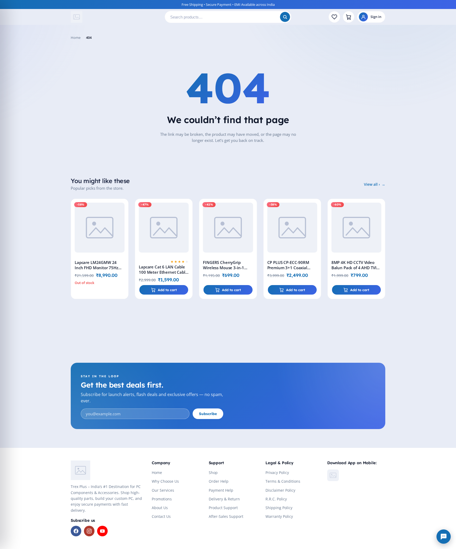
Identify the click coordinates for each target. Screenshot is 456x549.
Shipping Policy (278, 507)
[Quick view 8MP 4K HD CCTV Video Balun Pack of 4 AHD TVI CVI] (380, 219)
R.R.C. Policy (276, 498)
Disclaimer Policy (280, 490)
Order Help (219, 481)
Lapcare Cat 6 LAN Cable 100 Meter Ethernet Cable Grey (163, 272)
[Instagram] (89, 531)
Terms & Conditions (282, 481)
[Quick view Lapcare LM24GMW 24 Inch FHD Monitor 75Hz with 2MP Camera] (123, 219)
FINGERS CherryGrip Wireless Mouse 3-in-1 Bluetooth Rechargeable (226, 268)
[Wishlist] (334, 17)
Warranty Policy (279, 516)
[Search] (285, 17)
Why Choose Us (165, 481)
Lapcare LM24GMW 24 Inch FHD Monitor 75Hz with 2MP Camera (96, 268)
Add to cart (167, 290)
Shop (213, 472)
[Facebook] (76, 531)
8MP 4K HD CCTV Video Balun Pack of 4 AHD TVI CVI (354, 268)
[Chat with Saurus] (443, 536)
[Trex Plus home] (115, 17)
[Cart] (348, 17)
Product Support (223, 507)
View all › (372, 184)
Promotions (162, 498)
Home (75, 37)
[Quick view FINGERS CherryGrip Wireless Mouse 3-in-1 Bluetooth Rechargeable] (252, 219)
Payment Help (221, 490)
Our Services (163, 490)
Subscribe (208, 413)
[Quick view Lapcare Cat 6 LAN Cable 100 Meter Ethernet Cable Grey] (187, 219)
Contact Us (161, 516)
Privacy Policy (277, 472)
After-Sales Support (226, 516)
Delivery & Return (224, 498)
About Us (160, 507)
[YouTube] (102, 531)
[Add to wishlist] (123, 207)
